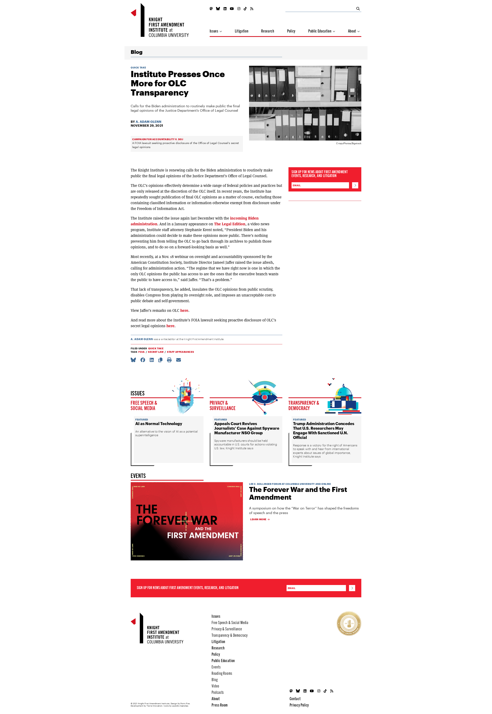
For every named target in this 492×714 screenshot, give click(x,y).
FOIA (141, 351)
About (352, 30)
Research (267, 30)
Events (216, 666)
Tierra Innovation (155, 706)
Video (215, 685)
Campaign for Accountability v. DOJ (157, 139)
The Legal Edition (229, 223)
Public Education (320, 30)
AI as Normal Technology (158, 423)
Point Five (185, 703)
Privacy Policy (299, 704)
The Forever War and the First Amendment (298, 493)
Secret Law (156, 351)
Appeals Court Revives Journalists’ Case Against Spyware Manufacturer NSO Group (246, 428)
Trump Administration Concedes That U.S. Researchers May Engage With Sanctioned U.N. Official (323, 430)
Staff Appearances (180, 351)
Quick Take (138, 67)
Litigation (241, 30)
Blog (136, 52)
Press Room (220, 704)
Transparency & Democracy (303, 405)
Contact (295, 698)
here (184, 310)
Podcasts (218, 692)
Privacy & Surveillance (223, 405)
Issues (214, 30)
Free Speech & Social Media (144, 405)
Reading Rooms (222, 673)
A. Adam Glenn (148, 121)
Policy (291, 30)
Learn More (258, 519)
